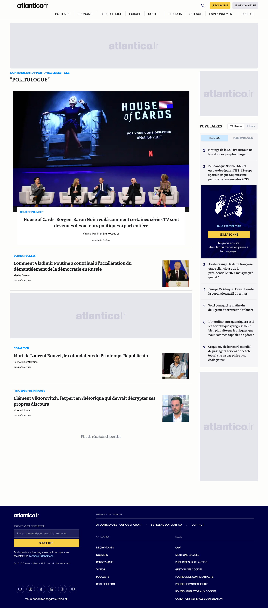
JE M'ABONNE (220, 5)
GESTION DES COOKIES (188, 569)
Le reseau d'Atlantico (166, 524)
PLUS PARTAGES (243, 137)
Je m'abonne (229, 234)
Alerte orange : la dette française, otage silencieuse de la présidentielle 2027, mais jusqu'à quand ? (231, 270)
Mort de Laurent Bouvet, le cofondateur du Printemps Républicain (81, 355)
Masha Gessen (22, 275)
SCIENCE (195, 14)
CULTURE (248, 14)
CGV (178, 547)
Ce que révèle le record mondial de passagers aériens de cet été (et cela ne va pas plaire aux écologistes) (229, 353)
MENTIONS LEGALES (187, 554)
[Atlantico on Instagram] (62, 589)
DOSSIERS (102, 554)
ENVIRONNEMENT (221, 14)
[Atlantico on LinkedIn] (52, 589)
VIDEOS (100, 569)
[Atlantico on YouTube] (73, 589)
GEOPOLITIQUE (111, 14)
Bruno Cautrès (111, 233)
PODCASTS (102, 576)
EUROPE (135, 14)
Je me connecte (245, 5)
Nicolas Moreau (22, 410)
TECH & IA (175, 14)
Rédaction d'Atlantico (26, 361)
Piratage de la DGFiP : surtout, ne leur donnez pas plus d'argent (230, 152)
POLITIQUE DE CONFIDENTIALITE (194, 576)
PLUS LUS (214, 137)
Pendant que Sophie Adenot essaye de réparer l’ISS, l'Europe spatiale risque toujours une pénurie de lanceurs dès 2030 (230, 172)
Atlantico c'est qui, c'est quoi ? (118, 524)
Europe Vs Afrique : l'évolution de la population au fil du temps (231, 291)
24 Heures (236, 126)
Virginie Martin (91, 233)
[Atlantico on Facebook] (41, 589)
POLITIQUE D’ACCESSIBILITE (191, 584)
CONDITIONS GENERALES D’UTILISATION (199, 598)
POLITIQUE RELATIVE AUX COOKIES (195, 591)
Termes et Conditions (41, 555)
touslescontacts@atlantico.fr (46, 599)
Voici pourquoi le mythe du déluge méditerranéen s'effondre (231, 308)
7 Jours (251, 126)
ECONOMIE (85, 14)
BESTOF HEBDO (105, 584)
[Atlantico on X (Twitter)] (30, 589)
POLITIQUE (62, 14)
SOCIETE (154, 14)
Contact (198, 524)
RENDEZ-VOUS (104, 562)
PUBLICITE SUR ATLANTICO (191, 562)
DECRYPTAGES (105, 547)
